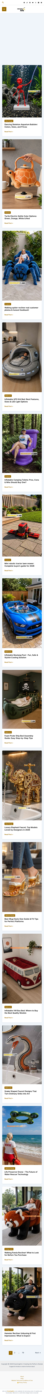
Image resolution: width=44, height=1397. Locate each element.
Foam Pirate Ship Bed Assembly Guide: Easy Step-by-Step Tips (19, 737)
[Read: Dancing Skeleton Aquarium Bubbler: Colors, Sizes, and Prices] (22, 91)
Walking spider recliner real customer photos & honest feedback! (21, 309)
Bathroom (8, 651)
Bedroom (8, 395)
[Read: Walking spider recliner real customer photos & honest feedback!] (22, 266)
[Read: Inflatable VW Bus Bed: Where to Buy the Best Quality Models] (22, 968)
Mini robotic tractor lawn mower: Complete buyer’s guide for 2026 (19, 564)
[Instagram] (41, 2)
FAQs (22, 1378)
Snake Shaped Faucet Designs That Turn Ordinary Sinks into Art (21, 1092)
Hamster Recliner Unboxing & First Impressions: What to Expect (20, 1334)
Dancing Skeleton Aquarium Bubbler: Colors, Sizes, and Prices (21, 125)
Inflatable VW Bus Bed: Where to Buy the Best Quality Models (21, 1011)
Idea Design (8, 121)
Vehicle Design (9, 915)
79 (23, 1353)
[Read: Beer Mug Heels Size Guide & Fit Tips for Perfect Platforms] (22, 877)
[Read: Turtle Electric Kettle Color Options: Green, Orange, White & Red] (22, 174)
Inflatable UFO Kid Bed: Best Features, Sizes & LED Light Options (22, 400)
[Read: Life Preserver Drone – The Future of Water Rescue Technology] (22, 1135)
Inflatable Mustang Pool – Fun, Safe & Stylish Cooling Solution (21, 656)
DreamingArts (10, 1391)
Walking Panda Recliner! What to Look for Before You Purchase (22, 1253)
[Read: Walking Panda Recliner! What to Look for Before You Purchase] (22, 1216)
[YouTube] (32, 2)
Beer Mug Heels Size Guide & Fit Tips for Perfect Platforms (21, 920)
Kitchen (7, 212)
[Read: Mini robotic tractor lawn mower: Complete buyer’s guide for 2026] (22, 525)
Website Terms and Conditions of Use (22, 1380)
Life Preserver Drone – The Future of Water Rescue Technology (21, 1173)
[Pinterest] (29, 2)
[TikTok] (27, 2)
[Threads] (38, 2)
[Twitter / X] (35, 2)
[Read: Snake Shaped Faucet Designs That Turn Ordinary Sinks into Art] (22, 1055)
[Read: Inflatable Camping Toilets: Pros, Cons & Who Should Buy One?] (22, 443)
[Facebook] (24, 2)
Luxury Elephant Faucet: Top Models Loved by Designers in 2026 (21, 828)
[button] (3, 2)
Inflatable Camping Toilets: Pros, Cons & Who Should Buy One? (22, 481)
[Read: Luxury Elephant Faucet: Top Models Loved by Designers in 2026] (22, 785)
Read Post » (9, 132)
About (22, 1376)
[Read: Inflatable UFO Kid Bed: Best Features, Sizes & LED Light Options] (22, 357)
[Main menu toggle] (4, 9)
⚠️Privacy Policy (22, 1382)
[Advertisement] (22, 36)
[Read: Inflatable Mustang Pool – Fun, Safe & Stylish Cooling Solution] (22, 613)
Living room (9, 1249)
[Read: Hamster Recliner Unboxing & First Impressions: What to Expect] (22, 1297)
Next (38, 1353)
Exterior (7, 304)
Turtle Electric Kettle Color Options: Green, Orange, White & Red (21, 217)
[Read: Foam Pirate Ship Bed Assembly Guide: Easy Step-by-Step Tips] (22, 699)
